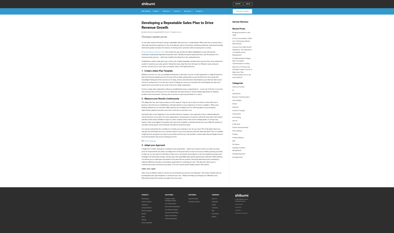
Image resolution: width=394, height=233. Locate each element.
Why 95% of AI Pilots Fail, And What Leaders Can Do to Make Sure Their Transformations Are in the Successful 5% (242, 72)
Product (155, 11)
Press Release (237, 131)
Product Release (238, 138)
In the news (236, 124)
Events (234, 104)
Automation (236, 94)
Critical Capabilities (147, 222)
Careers (214, 205)
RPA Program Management (172, 206)
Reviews (214, 216)
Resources (187, 11)
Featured (235, 107)
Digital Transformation (171, 215)
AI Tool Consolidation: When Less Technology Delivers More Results (242, 41)
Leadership (215, 201)
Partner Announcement (240, 127)
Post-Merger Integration (171, 209)
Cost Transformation (170, 203)
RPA (233, 141)
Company (199, 11)
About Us (214, 198)
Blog (213, 210)
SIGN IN (248, 4)
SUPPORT (238, 4)
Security (144, 213)
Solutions (166, 11)
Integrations (145, 205)
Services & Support (147, 210)
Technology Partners (194, 201)
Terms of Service (239, 204)
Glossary (144, 219)
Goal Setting (236, 117)
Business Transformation (241, 97)
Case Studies (236, 100)
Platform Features (146, 201)
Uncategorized (237, 157)
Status (143, 216)
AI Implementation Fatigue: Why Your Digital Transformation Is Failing (241, 61)
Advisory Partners (238, 87)
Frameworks (236, 114)
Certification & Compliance (241, 213)
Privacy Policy (238, 207)
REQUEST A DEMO (242, 11)
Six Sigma (235, 144)
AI (233, 90)
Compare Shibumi (146, 207)
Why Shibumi (146, 11)
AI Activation (238, 210)
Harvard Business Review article (154, 52)
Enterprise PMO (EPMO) (171, 212)
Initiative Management (171, 218)
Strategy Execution (238, 154)
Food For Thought (170, 32)
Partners (177, 11)
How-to (178, 32)
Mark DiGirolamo (148, 32)
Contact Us (215, 207)
